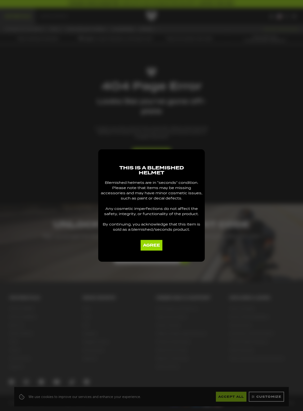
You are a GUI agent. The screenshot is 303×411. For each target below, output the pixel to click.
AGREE (151, 245)
